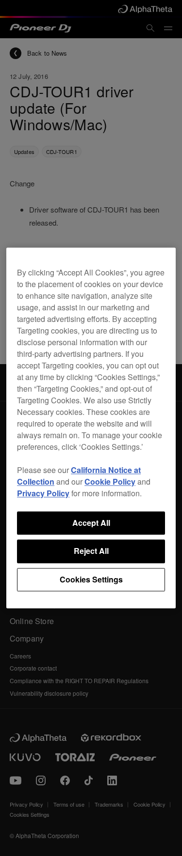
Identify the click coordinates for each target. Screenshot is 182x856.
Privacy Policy (43, 493)
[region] (91, 427)
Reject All (91, 551)
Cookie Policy (109, 481)
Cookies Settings (91, 579)
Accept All (91, 522)
